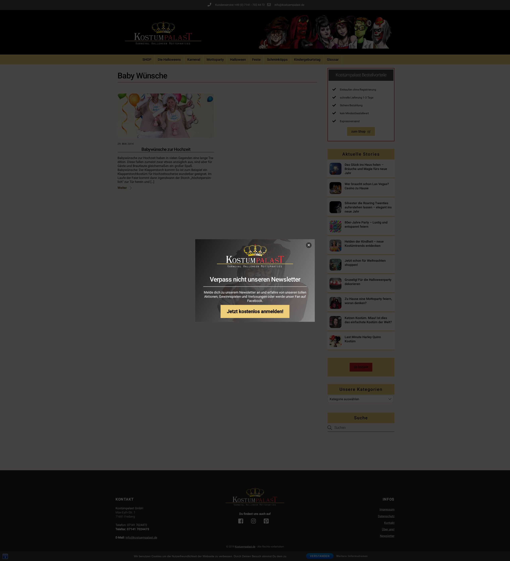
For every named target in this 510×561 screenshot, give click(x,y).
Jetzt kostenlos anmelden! (255, 311)
